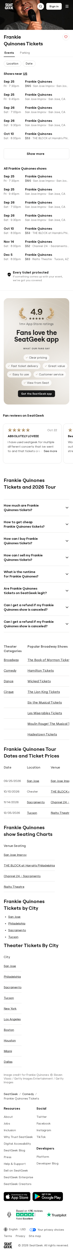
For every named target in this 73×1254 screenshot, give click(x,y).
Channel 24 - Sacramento (22, 876)
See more (50, 451)
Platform (42, 1156)
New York (10, 1008)
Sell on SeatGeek (16, 1170)
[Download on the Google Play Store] (48, 1196)
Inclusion (10, 1130)
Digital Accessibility (17, 1143)
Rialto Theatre (61, 813)
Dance (8, 681)
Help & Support (15, 1164)
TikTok (41, 1137)
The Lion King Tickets (44, 692)
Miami (8, 1051)
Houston (10, 1040)
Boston (9, 1030)
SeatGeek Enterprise (18, 1177)
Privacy (20, 1236)
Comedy (10, 670)
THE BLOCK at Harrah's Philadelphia (29, 865)
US (25, 73)
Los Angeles (12, 1019)
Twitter (41, 1117)
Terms (8, 1236)
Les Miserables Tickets (45, 713)
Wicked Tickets (39, 681)
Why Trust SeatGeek (18, 1137)
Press (7, 1157)
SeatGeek (11, 1094)
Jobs (7, 1123)
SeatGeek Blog (14, 1150)
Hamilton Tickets (41, 670)
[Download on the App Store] (17, 1196)
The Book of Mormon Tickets (50, 660)
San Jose (33, 781)
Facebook (43, 1123)
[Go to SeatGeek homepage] (9, 6)
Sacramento (36, 802)
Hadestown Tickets (42, 734)
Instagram (43, 1130)
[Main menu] (67, 6)
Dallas (8, 1062)
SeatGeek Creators (17, 1184)
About (8, 1117)
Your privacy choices (51, 1229)
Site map (35, 1236)
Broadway (11, 660)
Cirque (9, 692)
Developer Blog (47, 1163)
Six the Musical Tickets (45, 702)
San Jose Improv (15, 855)
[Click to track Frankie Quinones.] (66, 37)
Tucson (32, 813)
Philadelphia (16, 923)
